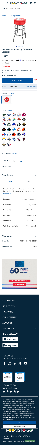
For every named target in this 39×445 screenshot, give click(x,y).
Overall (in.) (5, 241)
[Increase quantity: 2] (21, 160)
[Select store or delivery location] (7, 3)
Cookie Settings (30, 441)
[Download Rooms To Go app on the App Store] (10, 339)
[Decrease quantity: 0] (14, 160)
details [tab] (10, 181)
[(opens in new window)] (4, 363)
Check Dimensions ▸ (31, 86)
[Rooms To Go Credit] (19, 271)
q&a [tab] (28, 181)
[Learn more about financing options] (19, 286)
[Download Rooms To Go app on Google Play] (10, 345)
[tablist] (19, 181)
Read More (7, 194)
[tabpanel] (19, 207)
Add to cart (17, 80)
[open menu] (4, 3)
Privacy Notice (7, 441)
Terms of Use (18, 441)
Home (4, 16)
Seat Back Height (7, 246)
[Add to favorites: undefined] (35, 80)
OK (19, 423)
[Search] (3, 9)
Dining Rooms (15, 16)
